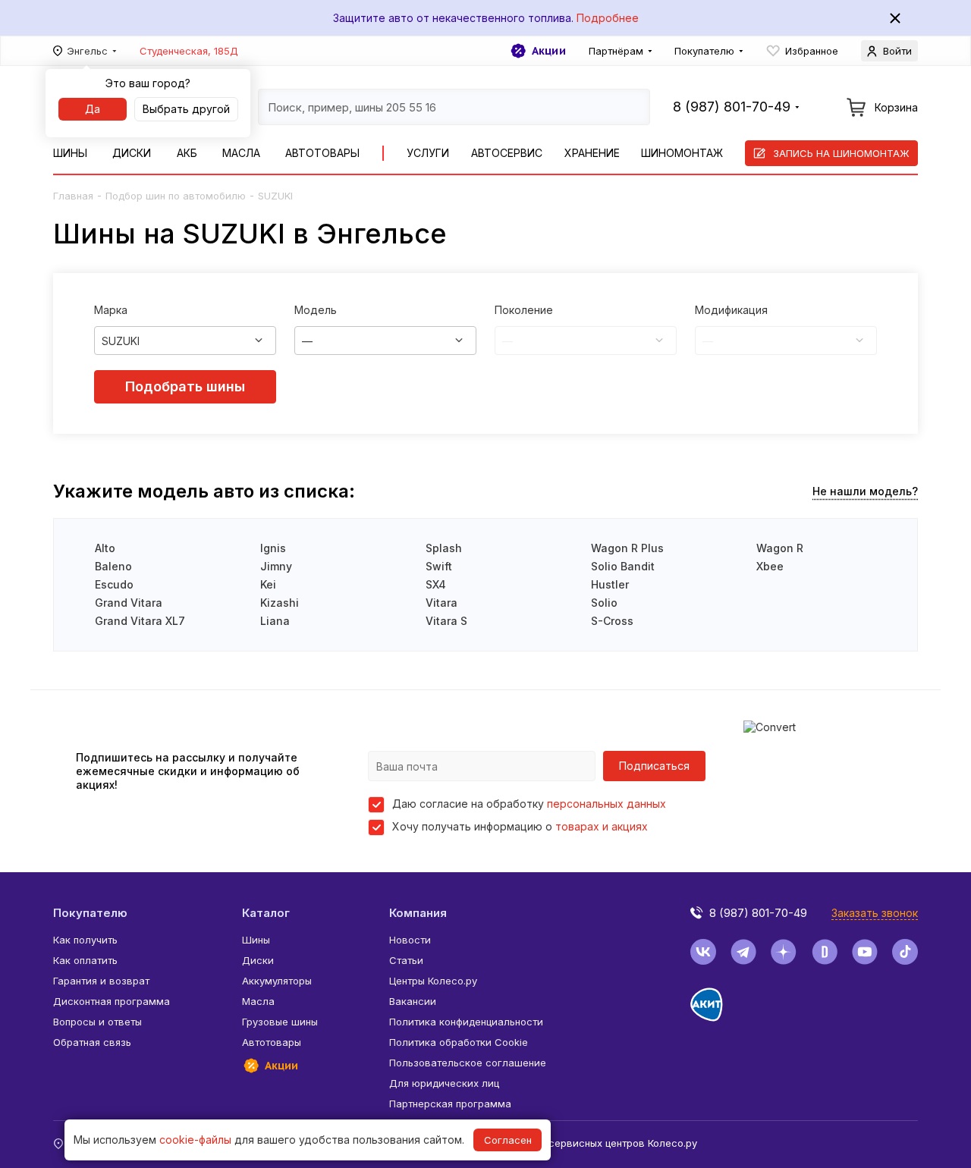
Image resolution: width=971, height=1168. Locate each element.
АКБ (187, 152)
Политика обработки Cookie (458, 1042)
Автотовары (322, 152)
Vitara (441, 602)
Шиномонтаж (682, 152)
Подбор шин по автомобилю (175, 196)
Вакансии (412, 1001)
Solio (604, 602)
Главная (73, 196)
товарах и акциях (601, 826)
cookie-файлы (195, 1139)
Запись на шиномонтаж (841, 153)
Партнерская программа (450, 1103)
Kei (268, 584)
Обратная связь (92, 1042)
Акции (549, 51)
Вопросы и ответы (97, 1022)
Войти (897, 51)
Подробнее (608, 17)
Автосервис (506, 152)
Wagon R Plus (627, 548)
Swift (439, 566)
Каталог (266, 913)
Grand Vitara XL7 (140, 620)
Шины (70, 152)
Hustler (610, 584)
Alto (105, 548)
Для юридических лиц (444, 1083)
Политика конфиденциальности (466, 1022)
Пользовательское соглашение (467, 1063)
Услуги (428, 152)
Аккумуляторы (277, 981)
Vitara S (446, 620)
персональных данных (606, 803)
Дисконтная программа (111, 1001)
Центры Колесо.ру (433, 981)
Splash (444, 548)
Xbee (770, 566)
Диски (131, 152)
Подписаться (654, 765)
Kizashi (279, 602)
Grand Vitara (128, 602)
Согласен (508, 1140)
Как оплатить (85, 960)
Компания (418, 913)
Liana (275, 620)
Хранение (592, 152)
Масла (241, 152)
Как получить (85, 940)
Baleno (113, 566)
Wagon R (779, 548)
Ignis (273, 548)
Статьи (406, 960)
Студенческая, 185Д (189, 51)
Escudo (114, 584)
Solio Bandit (623, 566)
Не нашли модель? (865, 491)
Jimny (276, 566)
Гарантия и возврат (101, 981)
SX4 (436, 584)
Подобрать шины (185, 386)
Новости (410, 940)
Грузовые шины (280, 1022)
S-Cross (612, 620)
